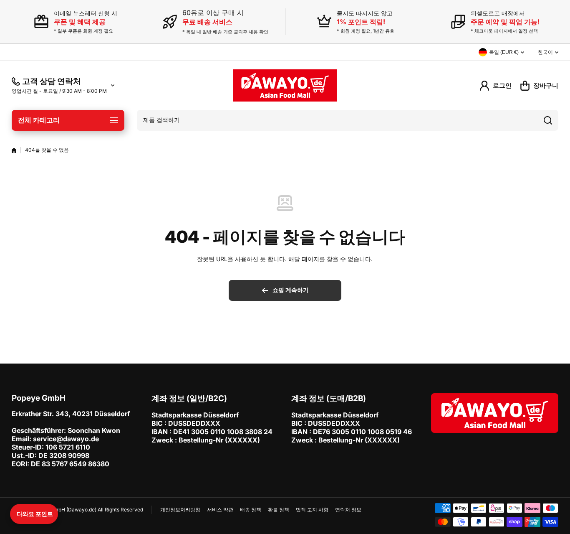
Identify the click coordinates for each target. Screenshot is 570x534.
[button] (34, 514)
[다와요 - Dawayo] (285, 85)
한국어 (545, 52)
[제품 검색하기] (547, 120)
